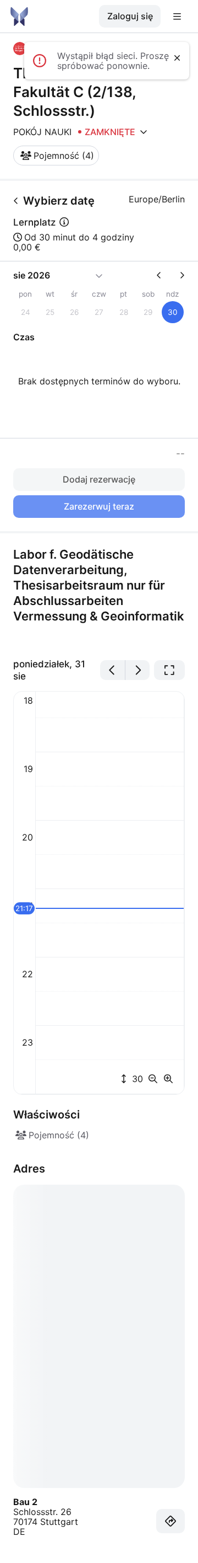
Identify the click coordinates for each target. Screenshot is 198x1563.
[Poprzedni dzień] (112, 670)
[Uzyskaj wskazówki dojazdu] (170, 1521)
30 (136, 1079)
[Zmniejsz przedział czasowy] (155, 1079)
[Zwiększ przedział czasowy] (168, 1079)
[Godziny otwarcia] (143, 131)
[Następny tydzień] (177, 275)
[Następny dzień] (137, 670)
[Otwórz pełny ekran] (169, 670)
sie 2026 (31, 275)
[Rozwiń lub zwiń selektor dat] (99, 275)
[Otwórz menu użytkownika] (177, 17)
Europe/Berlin (157, 199)
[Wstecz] (16, 201)
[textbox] (99, 596)
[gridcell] (172, 312)
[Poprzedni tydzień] (163, 275)
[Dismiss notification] (177, 58)
